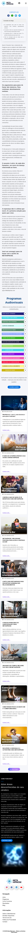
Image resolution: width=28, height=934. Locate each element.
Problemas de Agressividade (10, 362)
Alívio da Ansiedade (8, 325)
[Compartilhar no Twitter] (20, 15)
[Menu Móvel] (26, 3)
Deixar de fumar (10, 370)
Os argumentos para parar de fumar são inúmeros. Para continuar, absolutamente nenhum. (14, 26)
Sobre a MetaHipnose (9, 913)
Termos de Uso (7, 917)
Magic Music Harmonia (8, 313)
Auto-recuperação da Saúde (10, 341)
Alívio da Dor (9, 350)
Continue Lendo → (6, 430)
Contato (5, 922)
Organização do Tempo (9, 329)
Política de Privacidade (9, 920)
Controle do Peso (7, 345)
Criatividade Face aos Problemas (12, 333)
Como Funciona (7, 901)
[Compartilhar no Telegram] (16, 15)
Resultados (6, 903)
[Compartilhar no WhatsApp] (12, 15)
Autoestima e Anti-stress (9, 317)
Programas (6, 899)
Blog (4, 905)
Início (4, 897)
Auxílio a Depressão (8, 354)
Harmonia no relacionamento (11, 366)
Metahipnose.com (10, 290)
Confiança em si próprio (9, 321)
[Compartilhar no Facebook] (8, 15)
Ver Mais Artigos (14, 769)
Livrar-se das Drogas (8, 337)
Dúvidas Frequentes (8, 915)
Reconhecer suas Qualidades (11, 358)
